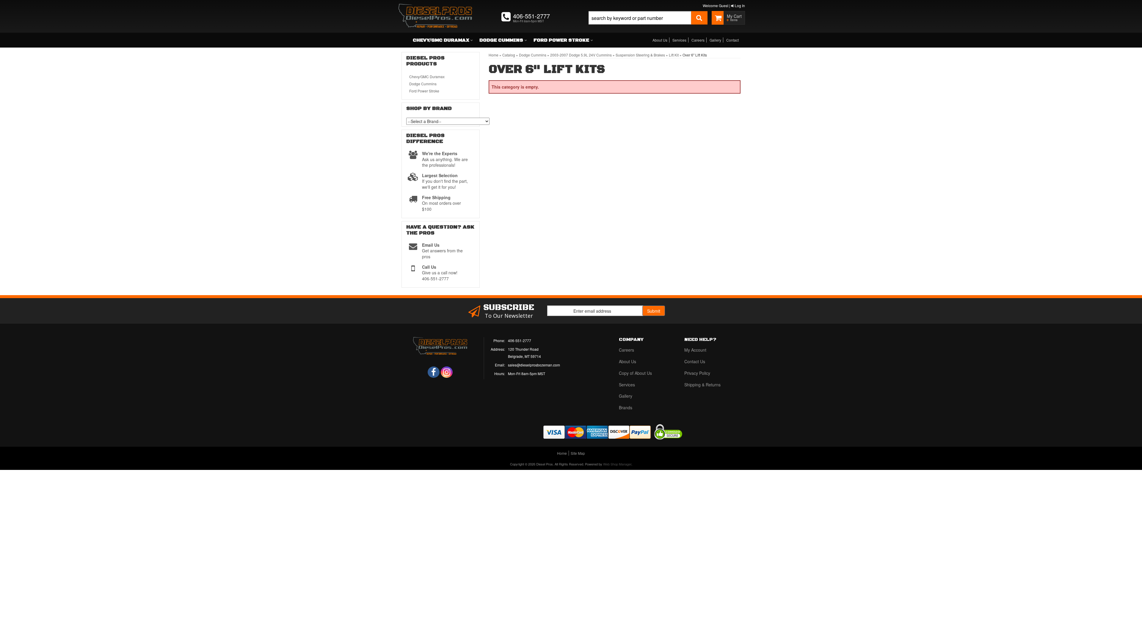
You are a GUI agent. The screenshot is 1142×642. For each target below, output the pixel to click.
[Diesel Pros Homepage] (435, 10)
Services (679, 40)
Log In (739, 5)
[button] (648, 24)
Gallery (715, 40)
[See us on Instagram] (447, 372)
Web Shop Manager (617, 464)
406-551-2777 (519, 340)
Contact (732, 40)
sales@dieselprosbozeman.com (534, 364)
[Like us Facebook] (434, 372)
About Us (659, 40)
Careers (698, 40)
